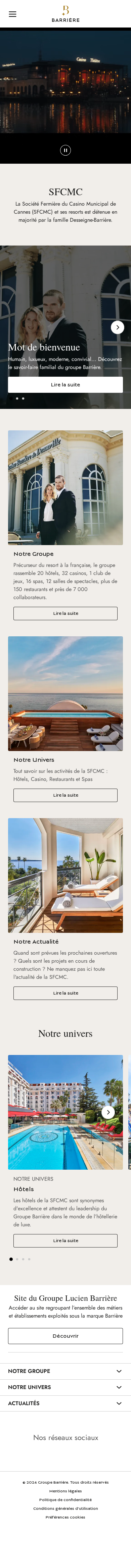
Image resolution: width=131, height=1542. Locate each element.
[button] (11, 398)
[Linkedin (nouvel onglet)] (47, 1456)
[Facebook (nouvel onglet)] (84, 1456)
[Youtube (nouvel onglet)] (65, 1456)
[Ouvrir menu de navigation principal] (12, 13)
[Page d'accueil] (65, 14)
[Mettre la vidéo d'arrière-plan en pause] (65, 150)
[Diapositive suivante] (117, 327)
